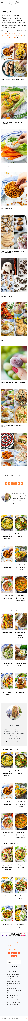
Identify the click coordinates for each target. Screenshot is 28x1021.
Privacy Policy (11, 949)
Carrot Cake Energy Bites (9, 38)
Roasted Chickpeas (17, 35)
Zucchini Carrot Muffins (8, 33)
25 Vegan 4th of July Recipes (10, 469)
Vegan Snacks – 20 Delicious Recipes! (13, 79)
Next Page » (13, 477)
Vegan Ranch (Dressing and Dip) (11, 166)
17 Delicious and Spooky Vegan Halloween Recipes (11, 295)
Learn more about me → (14, 742)
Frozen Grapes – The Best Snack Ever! (13, 382)
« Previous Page (8, 475)
